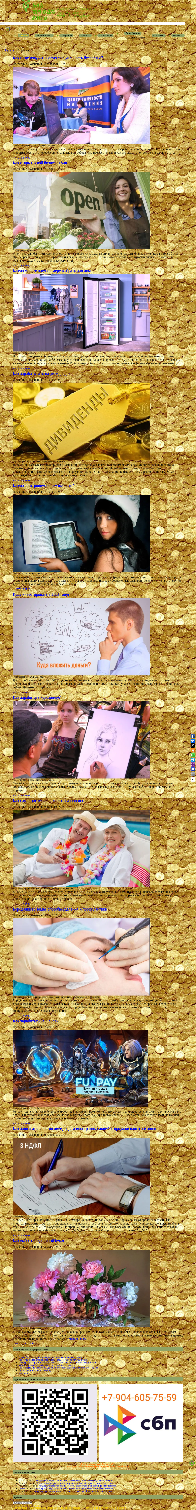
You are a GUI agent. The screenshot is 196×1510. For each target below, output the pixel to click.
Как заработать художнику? (37, 697)
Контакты (23, 1373)
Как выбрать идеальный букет (39, 1240)
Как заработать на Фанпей (36, 1020)
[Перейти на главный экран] (191, 1462)
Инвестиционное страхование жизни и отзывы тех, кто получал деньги (53, 1359)
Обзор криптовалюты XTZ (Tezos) (35, 1370)
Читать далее (21, 157)
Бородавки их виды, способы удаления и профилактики (60, 909)
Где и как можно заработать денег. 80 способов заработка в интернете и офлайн (59, 1367)
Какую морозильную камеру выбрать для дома (53, 270)
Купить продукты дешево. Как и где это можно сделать (46, 1365)
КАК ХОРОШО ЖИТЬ (44, 11)
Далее (34, 1343)
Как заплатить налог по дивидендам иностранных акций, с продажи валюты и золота (86, 1128)
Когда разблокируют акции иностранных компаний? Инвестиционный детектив (57, 1362)
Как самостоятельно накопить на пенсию (48, 800)
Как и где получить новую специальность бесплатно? (58, 57)
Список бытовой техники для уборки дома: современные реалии (50, 1357)
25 (30, 1343)
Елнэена (22, 1488)
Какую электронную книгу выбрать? (43, 485)
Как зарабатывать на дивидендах (41, 373)
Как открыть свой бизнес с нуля (40, 162)
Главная (10, 50)
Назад (16, 1343)
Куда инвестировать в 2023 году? (41, 594)
